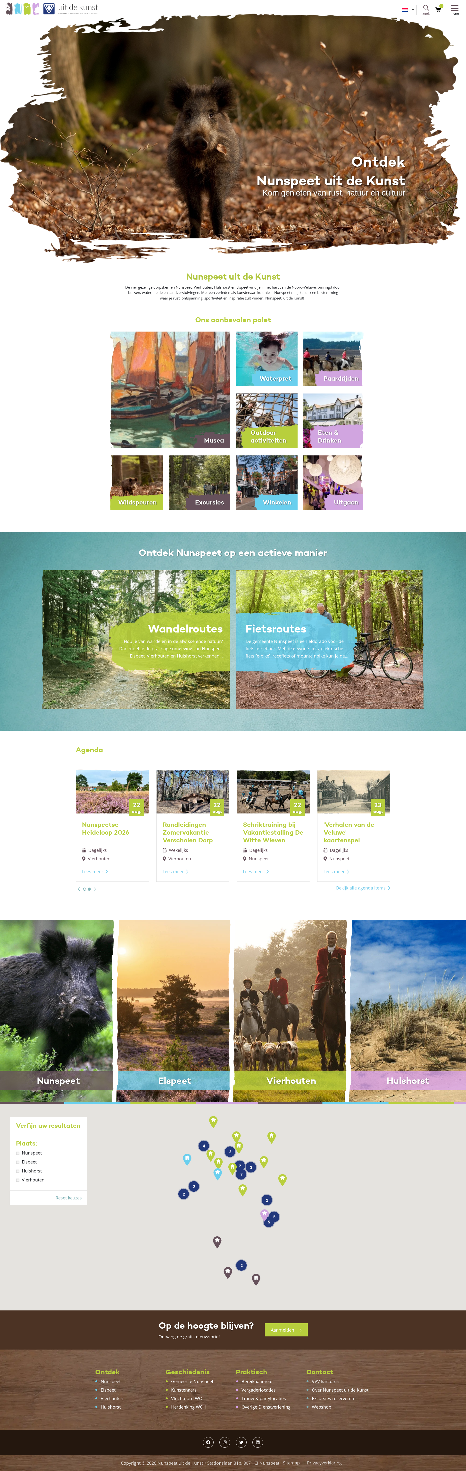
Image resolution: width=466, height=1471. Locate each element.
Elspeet (29, 1162)
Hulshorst (32, 1171)
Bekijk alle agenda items (361, 888)
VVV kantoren (325, 1381)
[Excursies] (199, 482)
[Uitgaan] (334, 482)
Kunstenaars (184, 1390)
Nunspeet (32, 1153)
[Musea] (165, 389)
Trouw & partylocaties (263, 1398)
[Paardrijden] (334, 358)
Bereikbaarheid (257, 1381)
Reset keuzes (69, 1198)
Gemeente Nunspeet (192, 1381)
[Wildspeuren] (132, 482)
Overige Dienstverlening (266, 1407)
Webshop (321, 1407)
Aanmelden (283, 1330)
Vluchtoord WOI (187, 1398)
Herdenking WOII (188, 1407)
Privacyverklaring (324, 1463)
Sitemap (291, 1463)
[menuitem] (408, 10)
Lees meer (92, 871)
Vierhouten (33, 1180)
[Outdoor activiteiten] (267, 420)
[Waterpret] (267, 358)
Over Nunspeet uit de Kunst (340, 1390)
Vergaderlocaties (258, 1390)
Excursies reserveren (333, 1398)
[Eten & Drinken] (334, 420)
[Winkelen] (267, 482)
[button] (79, 889)
